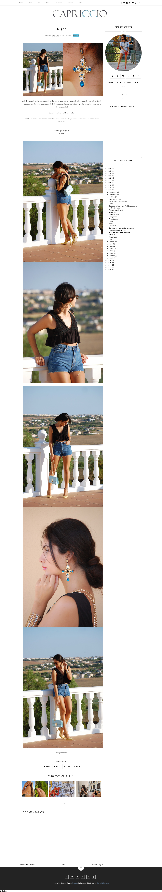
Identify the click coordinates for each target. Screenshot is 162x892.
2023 (110, 175)
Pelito (111, 204)
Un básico (112, 226)
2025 (110, 171)
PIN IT (78, 766)
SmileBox (3, 891)
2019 (110, 185)
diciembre (113, 192)
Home (21, 3)
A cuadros (112, 212)
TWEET (58, 766)
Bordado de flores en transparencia (121, 228)
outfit (77, 35)
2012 (110, 270)
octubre (112, 197)
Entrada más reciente (27, 864)
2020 (110, 183)
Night (111, 221)
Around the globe (43, 3)
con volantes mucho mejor (118, 230)
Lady (111, 239)
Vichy (111, 223)
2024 (110, 173)
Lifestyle (70, 3)
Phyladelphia (113, 219)
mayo (112, 248)
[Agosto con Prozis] (61, 789)
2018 (110, 187)
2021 (110, 180)
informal (112, 235)
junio (111, 246)
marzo (112, 253)
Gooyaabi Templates (103, 883)
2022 (110, 178)
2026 (110, 168)
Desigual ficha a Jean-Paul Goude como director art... (123, 207)
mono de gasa (114, 214)
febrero (112, 255)
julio (111, 244)
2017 (110, 190)
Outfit (30, 3)
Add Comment (66, 35)
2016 (110, 260)
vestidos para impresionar (118, 201)
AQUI (72, 113)
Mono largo (113, 237)
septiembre (114, 199)
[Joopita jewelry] (35, 789)
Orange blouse (72, 119)
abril (111, 251)
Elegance (75, 883)
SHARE (48, 766)
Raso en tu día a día (116, 210)
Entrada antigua (97, 864)
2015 (110, 262)
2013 (110, 267)
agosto (112, 241)
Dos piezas (113, 217)
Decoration (58, 3)
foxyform (142, 157)
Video (80, 3)
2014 (110, 265)
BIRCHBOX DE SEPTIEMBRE (119, 232)
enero (112, 258)
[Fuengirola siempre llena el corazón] (88, 789)
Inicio (63, 864)
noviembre (113, 194)
